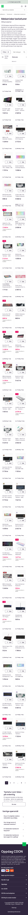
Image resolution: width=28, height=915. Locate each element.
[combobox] (14, 9)
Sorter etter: (6, 57)
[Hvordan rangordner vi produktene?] (2, 57)
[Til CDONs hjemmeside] (2, 6)
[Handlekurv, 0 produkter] (22, 6)
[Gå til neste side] (25, 782)
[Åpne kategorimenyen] (25, 6)
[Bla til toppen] (24, 844)
